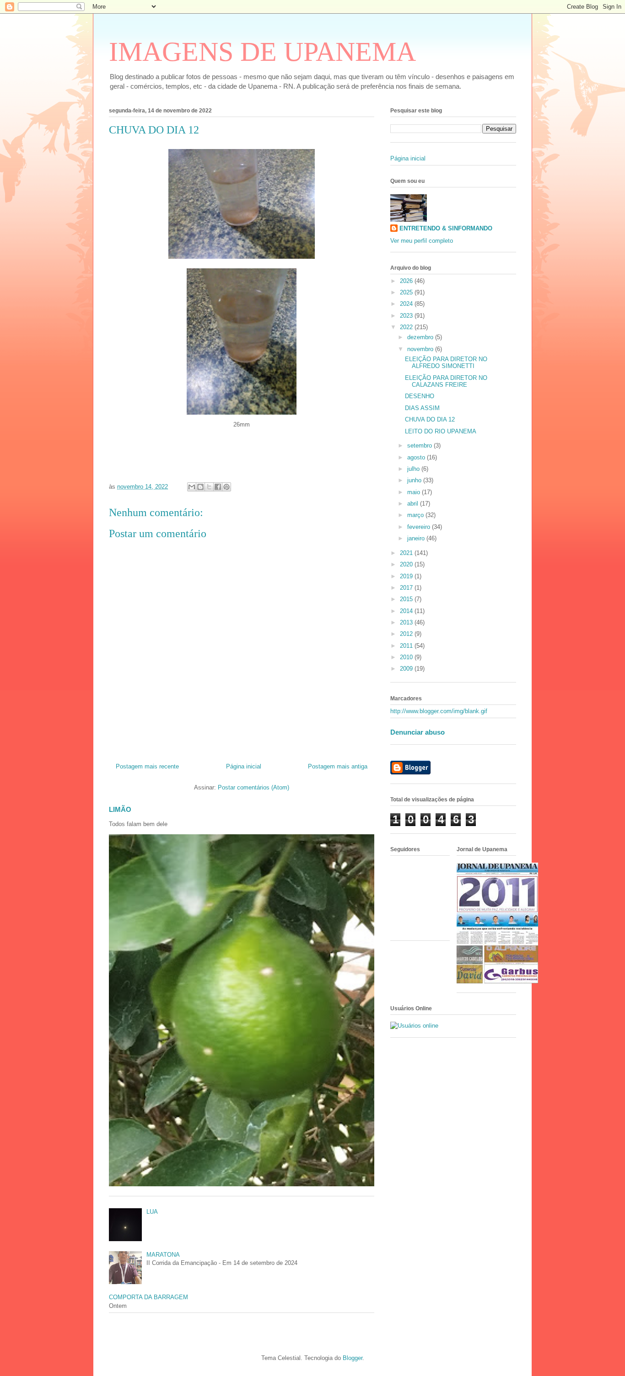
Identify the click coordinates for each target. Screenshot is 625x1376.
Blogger (352, 1358)
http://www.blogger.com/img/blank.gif (438, 711)
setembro (420, 445)
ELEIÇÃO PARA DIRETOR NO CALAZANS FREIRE (446, 381)
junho (415, 480)
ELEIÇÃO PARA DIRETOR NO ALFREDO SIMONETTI (446, 363)
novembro (421, 349)
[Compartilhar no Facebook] (217, 486)
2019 (407, 576)
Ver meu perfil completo (421, 240)
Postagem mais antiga (337, 766)
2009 (407, 668)
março (416, 515)
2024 (407, 303)
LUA (152, 1211)
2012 (407, 633)
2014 (407, 611)
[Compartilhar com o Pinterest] (226, 486)
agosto (417, 457)
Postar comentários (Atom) (253, 787)
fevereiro (419, 526)
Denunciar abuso (417, 732)
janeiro (416, 538)
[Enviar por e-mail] (191, 486)
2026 (407, 280)
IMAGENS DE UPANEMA (262, 52)
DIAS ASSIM (422, 408)
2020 (407, 564)
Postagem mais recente (147, 766)
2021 (407, 552)
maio (414, 492)
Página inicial (243, 766)
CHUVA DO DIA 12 (430, 419)
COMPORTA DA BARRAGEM (148, 1297)
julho (414, 468)
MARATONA (163, 1254)
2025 (407, 292)
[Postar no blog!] (200, 486)
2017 (407, 587)
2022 (407, 327)
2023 (407, 315)
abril (413, 503)
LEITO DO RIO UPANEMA (440, 431)
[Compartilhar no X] (209, 486)
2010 (407, 657)
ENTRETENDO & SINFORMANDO (445, 228)
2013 (407, 622)
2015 (407, 599)
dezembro (421, 337)
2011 (407, 645)
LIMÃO (120, 809)
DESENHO (419, 396)
